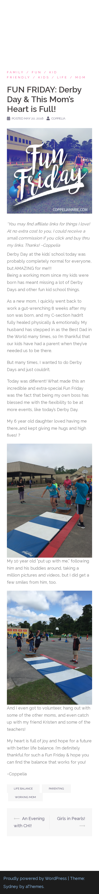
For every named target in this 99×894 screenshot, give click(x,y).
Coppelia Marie (50, 8)
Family (15, 72)
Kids (44, 77)
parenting (56, 788)
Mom (80, 77)
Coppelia (58, 118)
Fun (37, 72)
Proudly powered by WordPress (35, 878)
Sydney (10, 886)
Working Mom (25, 797)
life (62, 77)
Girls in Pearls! (71, 818)
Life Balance (23, 788)
